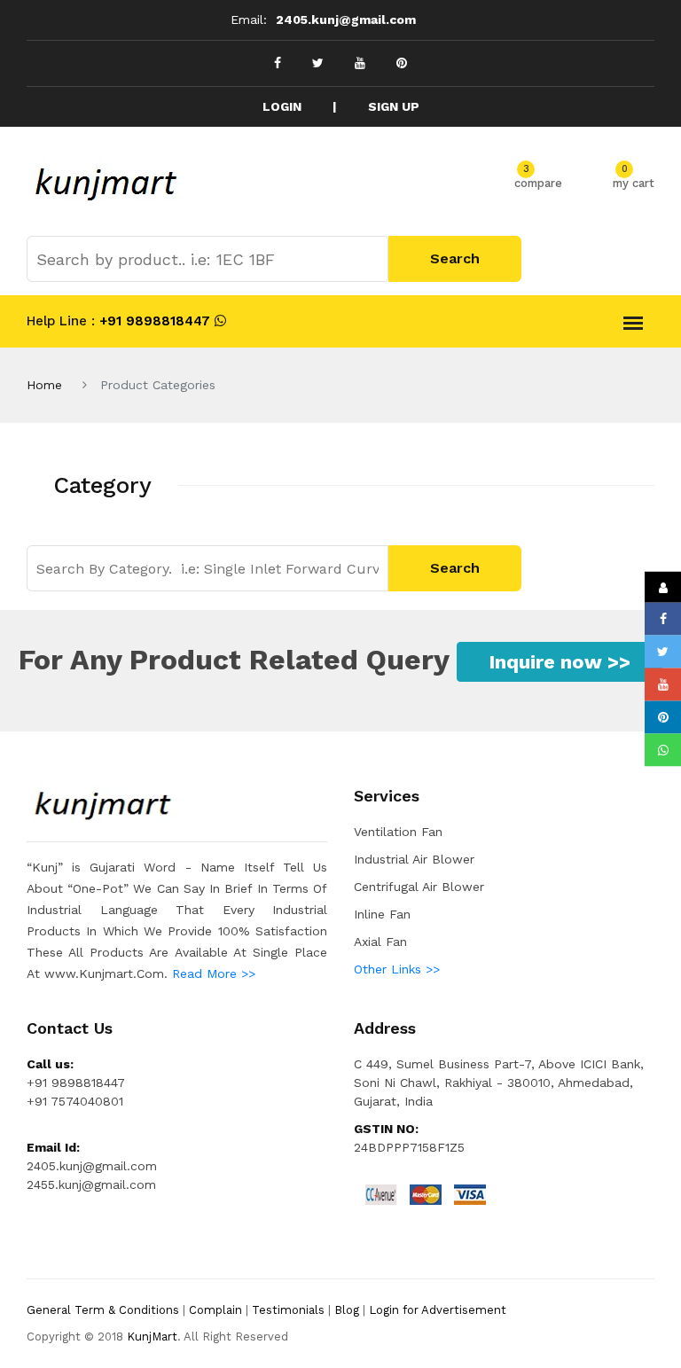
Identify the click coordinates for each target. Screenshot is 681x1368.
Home (44, 385)
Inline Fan (382, 914)
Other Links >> (397, 969)
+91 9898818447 (152, 321)
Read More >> (213, 973)
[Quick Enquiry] (663, 586)
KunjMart (152, 1336)
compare (538, 180)
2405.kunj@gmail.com (346, 19)
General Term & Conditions (103, 1310)
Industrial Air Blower (414, 859)
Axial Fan (380, 941)
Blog (346, 1310)
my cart (633, 180)
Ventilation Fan (398, 832)
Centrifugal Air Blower (419, 886)
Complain (215, 1310)
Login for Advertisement (437, 1310)
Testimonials (288, 1310)
